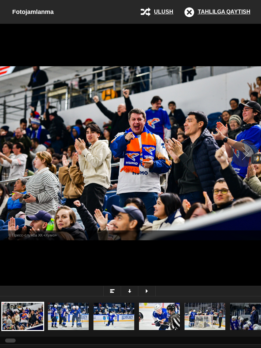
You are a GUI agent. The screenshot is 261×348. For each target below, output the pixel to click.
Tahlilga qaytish (224, 12)
